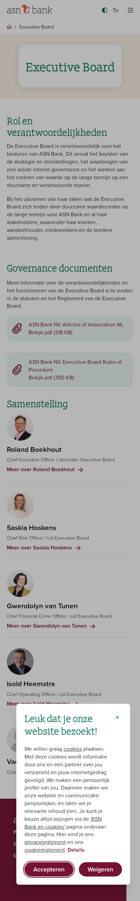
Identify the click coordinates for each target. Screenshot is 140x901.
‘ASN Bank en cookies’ (63, 822)
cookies (73, 748)
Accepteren (49, 869)
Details (76, 850)
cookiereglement (44, 849)
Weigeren (100, 869)
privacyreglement (45, 842)
